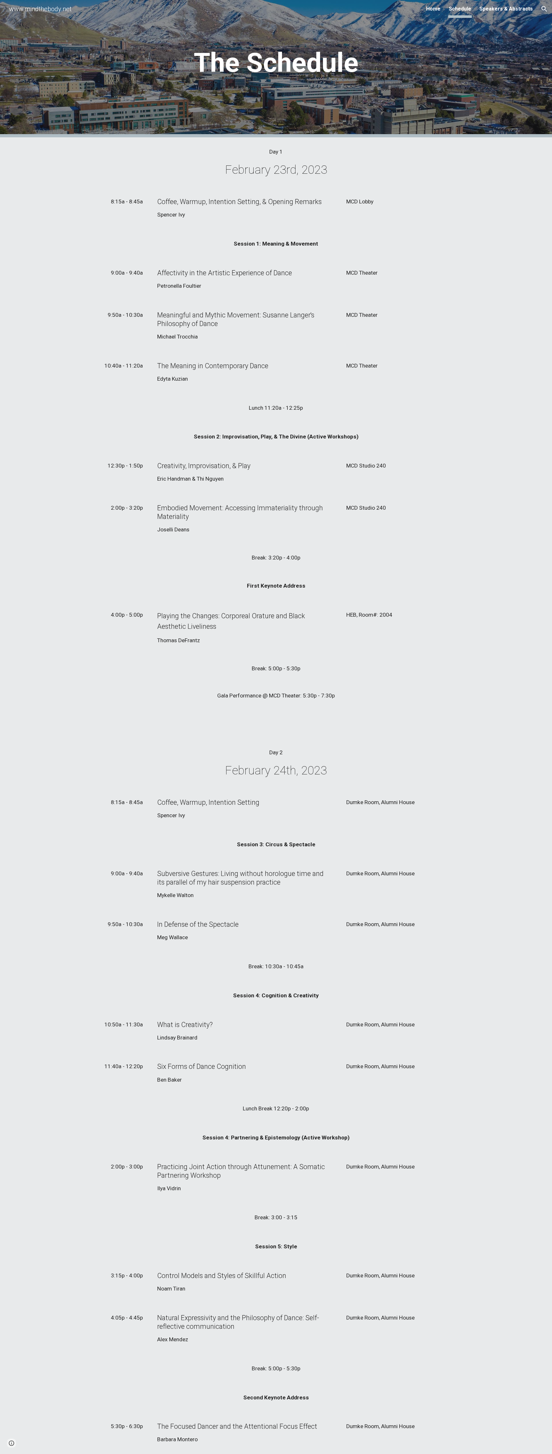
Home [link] (433, 9)
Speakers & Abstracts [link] (506, 9)
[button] (544, 9)
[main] (276, 68)
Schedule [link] (460, 9)
